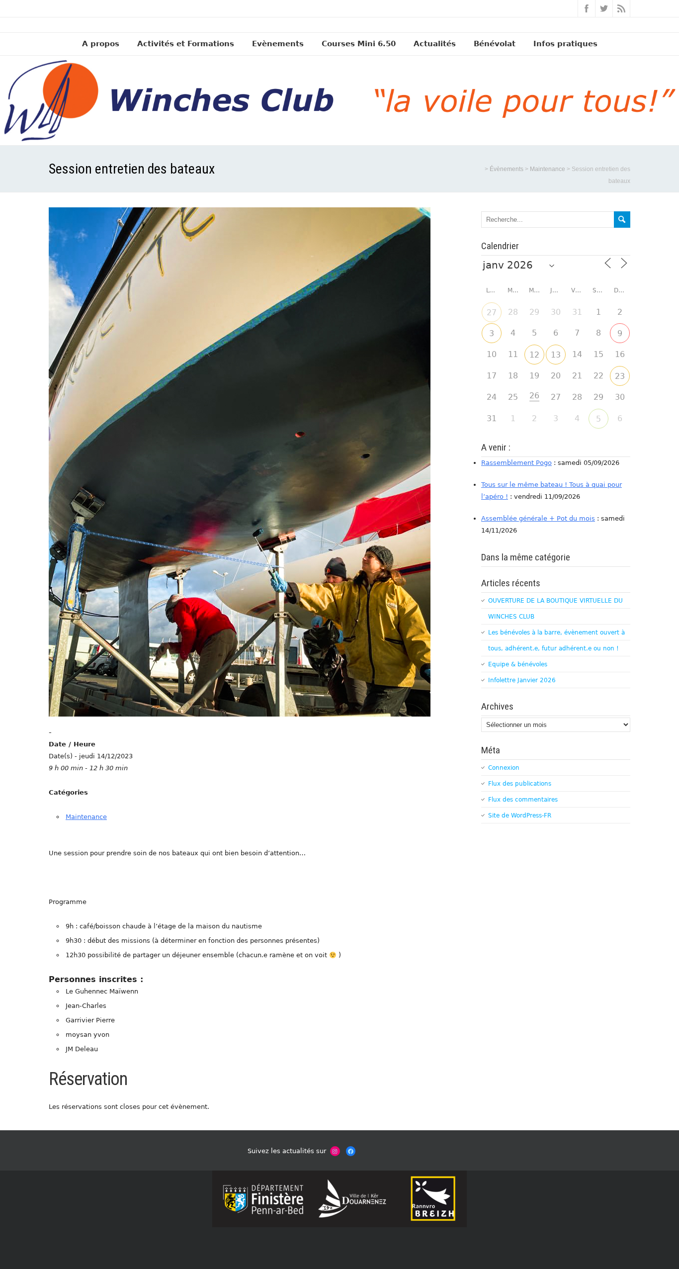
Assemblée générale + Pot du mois (538, 518)
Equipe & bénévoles (517, 664)
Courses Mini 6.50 (359, 43)
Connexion (503, 767)
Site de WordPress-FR (519, 815)
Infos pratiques (565, 43)
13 (556, 355)
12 (534, 355)
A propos (100, 43)
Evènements (278, 43)
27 (492, 312)
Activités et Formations (185, 43)
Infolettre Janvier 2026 (522, 680)
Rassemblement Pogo (516, 462)
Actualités (435, 43)
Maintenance (86, 816)
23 (620, 376)
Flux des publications (519, 783)
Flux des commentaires (523, 799)
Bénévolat (494, 43)
